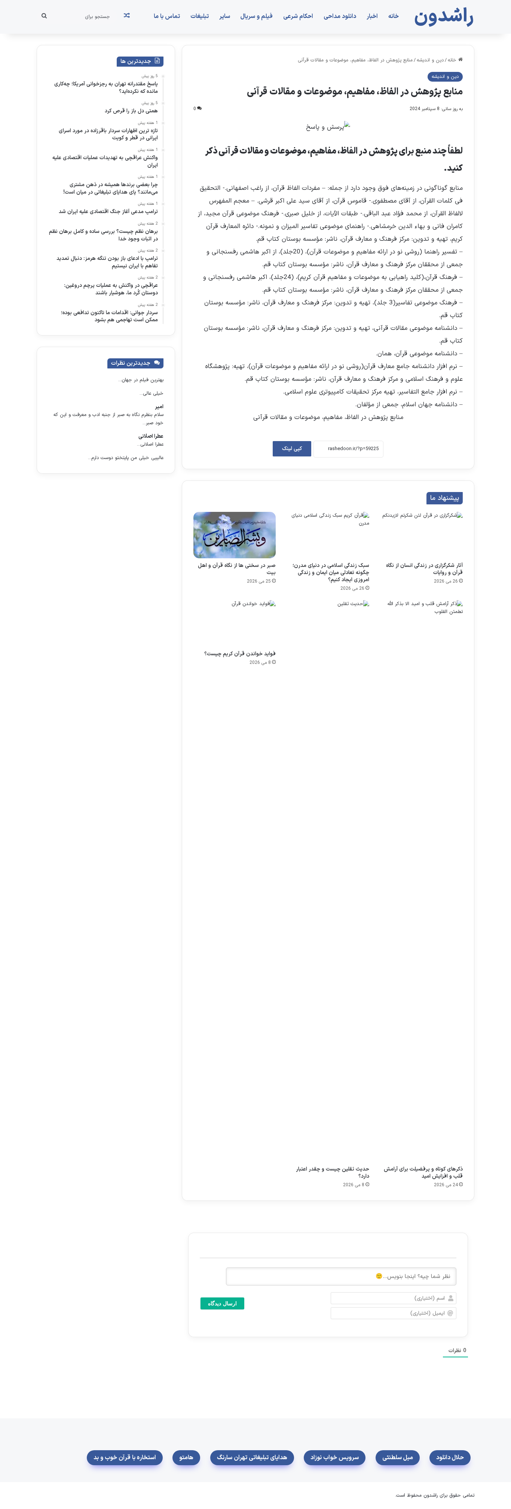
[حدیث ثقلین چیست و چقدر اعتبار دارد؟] (328, 881)
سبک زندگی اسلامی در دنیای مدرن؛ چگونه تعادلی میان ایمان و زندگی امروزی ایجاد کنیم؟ (331, 573)
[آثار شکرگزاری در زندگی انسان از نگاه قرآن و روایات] (421, 535)
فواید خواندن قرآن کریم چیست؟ (240, 654)
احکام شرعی (298, 16)
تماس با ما (167, 16)
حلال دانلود (450, 1457)
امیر (159, 407)
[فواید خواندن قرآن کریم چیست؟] (234, 623)
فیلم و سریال (257, 16)
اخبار (372, 16)
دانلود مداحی (340, 16)
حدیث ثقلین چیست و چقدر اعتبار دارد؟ (332, 1172)
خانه (393, 16)
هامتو (186, 1457)
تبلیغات (199, 16)
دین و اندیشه (430, 60)
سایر (224, 16)
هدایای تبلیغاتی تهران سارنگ (252, 1457)
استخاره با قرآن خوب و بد (125, 1457)
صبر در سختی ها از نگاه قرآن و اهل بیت (237, 569)
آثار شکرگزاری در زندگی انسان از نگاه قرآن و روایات (424, 569)
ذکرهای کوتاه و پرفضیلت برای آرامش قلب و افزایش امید (423, 1172)
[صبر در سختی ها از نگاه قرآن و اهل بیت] (234, 535)
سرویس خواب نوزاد (334, 1457)
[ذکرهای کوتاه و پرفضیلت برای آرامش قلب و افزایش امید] (421, 881)
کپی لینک (292, 449)
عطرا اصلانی (150, 436)
